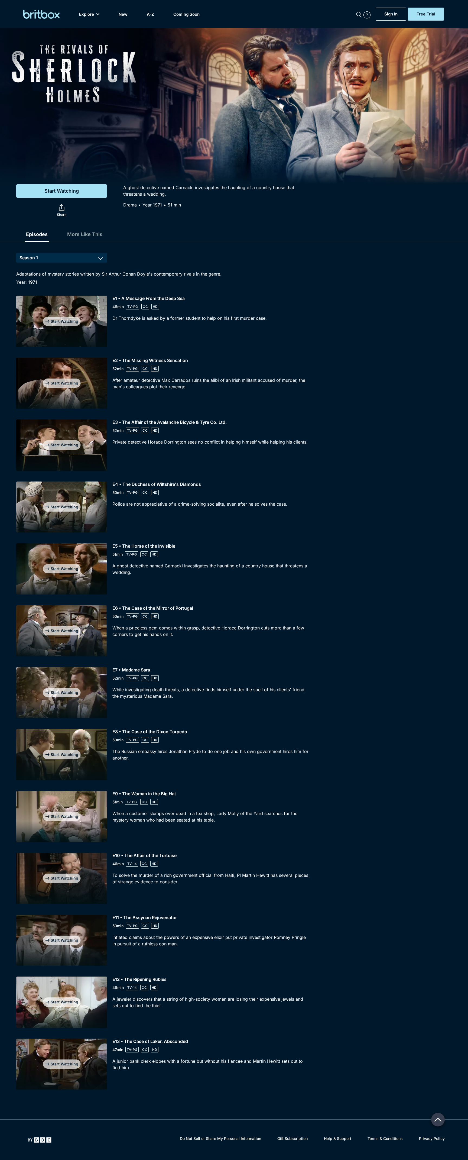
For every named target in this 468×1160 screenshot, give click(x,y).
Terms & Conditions (385, 1138)
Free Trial (426, 14)
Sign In (391, 14)
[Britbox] (41, 14)
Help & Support (337, 1138)
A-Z (150, 14)
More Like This (84, 234)
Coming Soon (186, 14)
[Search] (359, 14)
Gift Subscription (292, 1138)
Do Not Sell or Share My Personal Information (220, 1138)
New (123, 14)
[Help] (368, 14)
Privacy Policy (432, 1138)
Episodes (37, 234)
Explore (86, 14)
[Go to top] (438, 1119)
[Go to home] (39, 1140)
